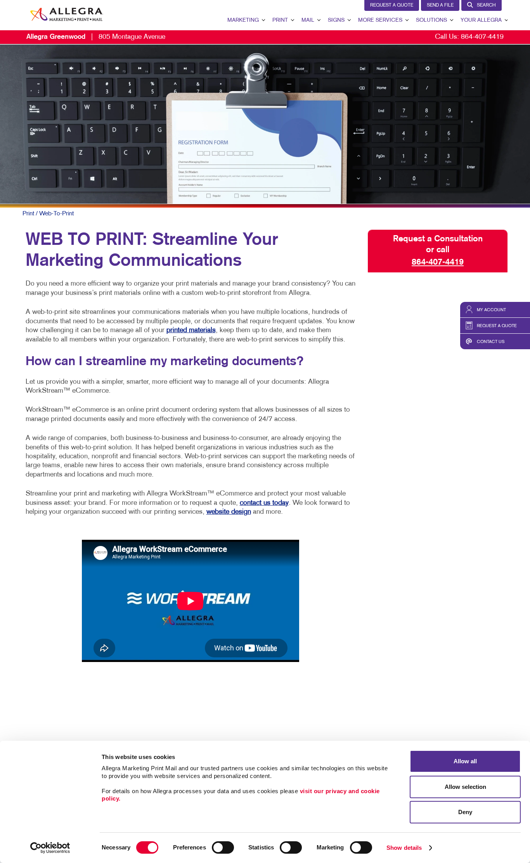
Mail (307, 20)
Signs (336, 20)
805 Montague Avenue (95, 37)
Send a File (440, 5)
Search (486, 5)
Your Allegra (481, 20)
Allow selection (465, 786)
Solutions (431, 20)
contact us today (264, 503)
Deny (465, 812)
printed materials (191, 330)
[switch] (223, 847)
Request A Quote (391, 5)
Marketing (243, 20)
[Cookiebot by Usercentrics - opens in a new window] (50, 848)
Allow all (465, 761)
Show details (404, 847)
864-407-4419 (482, 37)
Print (280, 20)
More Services (380, 20)
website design (228, 512)
